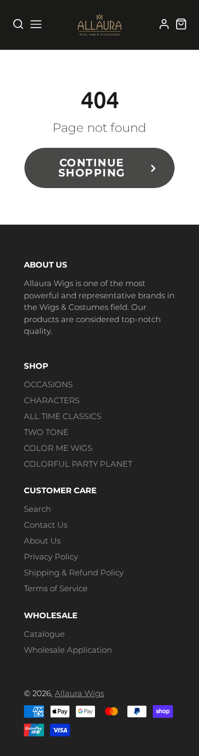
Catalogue (44, 634)
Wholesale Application (68, 650)
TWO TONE (46, 432)
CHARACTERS (52, 400)
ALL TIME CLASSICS (62, 416)
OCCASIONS (48, 384)
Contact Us (45, 525)
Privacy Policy (51, 557)
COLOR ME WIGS (58, 448)
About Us (42, 541)
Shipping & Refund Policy (74, 572)
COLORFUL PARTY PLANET (78, 464)
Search (37, 509)
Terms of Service (56, 588)
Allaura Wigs (79, 693)
